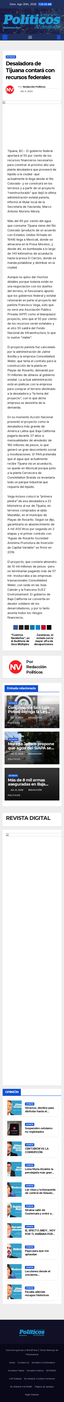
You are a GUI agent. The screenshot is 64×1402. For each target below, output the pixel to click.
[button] (54, 37)
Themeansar (32, 1354)
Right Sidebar (32, 1394)
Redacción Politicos (34, 86)
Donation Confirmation (43, 1362)
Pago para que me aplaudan (37, 1252)
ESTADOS (11, 57)
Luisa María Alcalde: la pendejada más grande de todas (40, 1173)
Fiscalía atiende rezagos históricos (37, 1293)
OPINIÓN (29, 1104)
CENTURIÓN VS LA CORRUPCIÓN (36, 1150)
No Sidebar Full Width (21, 1386)
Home (12, 1362)
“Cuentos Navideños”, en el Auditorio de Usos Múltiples (20, 640)
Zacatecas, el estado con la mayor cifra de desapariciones (43, 640)
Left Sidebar (15, 1378)
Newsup (51, 1350)
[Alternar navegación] (30, 37)
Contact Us (23, 1362)
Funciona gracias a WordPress (22, 1350)
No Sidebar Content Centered (39, 1378)
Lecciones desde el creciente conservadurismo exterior (37, 1276)
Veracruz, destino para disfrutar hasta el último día (39, 1111)
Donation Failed (16, 1370)
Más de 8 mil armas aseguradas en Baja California (26, 784)
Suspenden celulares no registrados (38, 1130)
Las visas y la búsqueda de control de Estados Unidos (40, 1193)
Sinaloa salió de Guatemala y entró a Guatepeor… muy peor (39, 1214)
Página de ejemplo (44, 1386)
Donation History (35, 1370)
